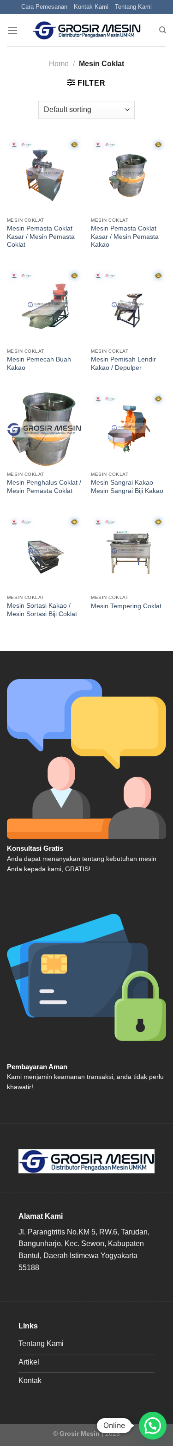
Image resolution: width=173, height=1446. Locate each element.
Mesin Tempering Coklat (126, 606)
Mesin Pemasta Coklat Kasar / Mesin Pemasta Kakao (125, 236)
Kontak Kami (91, 6)
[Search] (162, 30)
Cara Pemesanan (44, 6)
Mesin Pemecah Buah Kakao (39, 363)
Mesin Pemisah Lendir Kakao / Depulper (123, 363)
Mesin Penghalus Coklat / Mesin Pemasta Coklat (44, 486)
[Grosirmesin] (86, 30)
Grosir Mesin (80, 1433)
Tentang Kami (133, 6)
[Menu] (12, 30)
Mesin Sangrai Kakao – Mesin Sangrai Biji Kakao (127, 486)
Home (59, 64)
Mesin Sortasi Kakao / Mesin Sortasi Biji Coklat (42, 609)
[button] (153, 1426)
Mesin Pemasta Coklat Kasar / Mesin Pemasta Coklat (41, 236)
